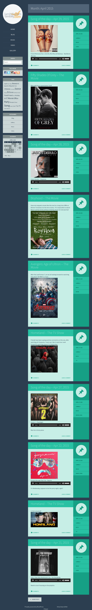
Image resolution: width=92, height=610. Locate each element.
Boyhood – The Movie (44, 198)
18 (20, 148)
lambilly (78, 38)
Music (13, 40)
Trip (17, 106)
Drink (11, 92)
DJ (8, 92)
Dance (77, 473)
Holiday (17, 95)
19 (5, 150)
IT (7, 98)
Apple (5, 83)
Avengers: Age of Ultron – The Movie (49, 265)
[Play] (33, 59)
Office (16, 98)
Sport (14, 106)
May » (9, 155)
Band (9, 83)
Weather (8, 108)
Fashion (18, 92)
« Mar (5, 155)
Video (13, 45)
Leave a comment (66, 65)
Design (5, 92)
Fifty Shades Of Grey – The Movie (47, 76)
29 (12, 152)
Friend (10, 95)
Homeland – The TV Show (47, 333)
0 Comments (35, 65)
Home (13, 29)
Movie (77, 102)
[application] (51, 59)
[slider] (67, 58)
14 (10, 148)
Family (15, 92)
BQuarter (11, 86)
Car (16, 86)
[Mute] (63, 59)
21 (10, 150)
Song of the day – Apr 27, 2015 (50, 387)
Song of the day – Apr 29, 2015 (50, 19)
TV (76, 360)
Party (7, 101)
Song (77, 46)
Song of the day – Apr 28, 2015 (50, 144)
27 (8, 152)
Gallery (13, 51)
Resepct (12, 102)
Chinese (7, 89)
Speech (11, 106)
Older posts (35, 599)
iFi (5, 98)
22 (12, 150)
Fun (14, 95)
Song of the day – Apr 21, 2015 (50, 543)
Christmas (12, 89)
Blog (13, 35)
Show (16, 102)
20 (8, 150)
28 (10, 152)
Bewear (15, 83)
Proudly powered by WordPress (34, 607)
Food (6, 95)
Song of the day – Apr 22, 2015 (50, 446)
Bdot (11, 83)
